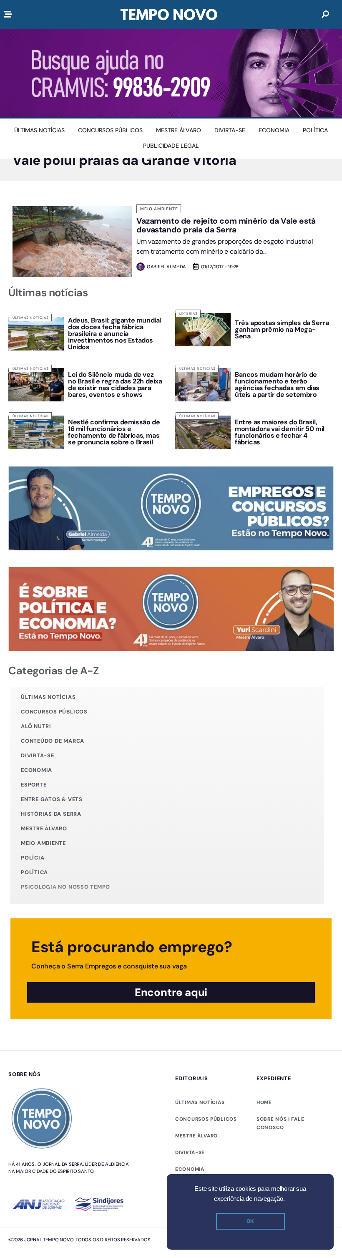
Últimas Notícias (31, 317)
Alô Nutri (36, 726)
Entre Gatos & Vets (52, 799)
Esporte (33, 784)
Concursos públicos (54, 711)
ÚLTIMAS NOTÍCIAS (199, 1102)
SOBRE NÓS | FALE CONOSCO (280, 1123)
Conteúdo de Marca (52, 740)
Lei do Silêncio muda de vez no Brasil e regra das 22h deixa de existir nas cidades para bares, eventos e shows (115, 384)
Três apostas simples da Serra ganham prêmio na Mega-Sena (282, 329)
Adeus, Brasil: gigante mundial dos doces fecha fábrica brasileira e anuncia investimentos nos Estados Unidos (114, 333)
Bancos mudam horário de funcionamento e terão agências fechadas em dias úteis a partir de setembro (277, 384)
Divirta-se (37, 755)
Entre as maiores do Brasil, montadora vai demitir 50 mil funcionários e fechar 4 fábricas (279, 432)
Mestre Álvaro (44, 828)
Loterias (188, 313)
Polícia (32, 857)
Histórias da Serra (51, 813)
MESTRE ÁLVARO (196, 1135)
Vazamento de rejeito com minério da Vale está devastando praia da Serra (226, 225)
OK (250, 1221)
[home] (169, 15)
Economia (36, 770)
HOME (264, 1102)
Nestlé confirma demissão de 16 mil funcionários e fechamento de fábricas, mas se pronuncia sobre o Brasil (114, 432)
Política (34, 872)
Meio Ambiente (159, 209)
